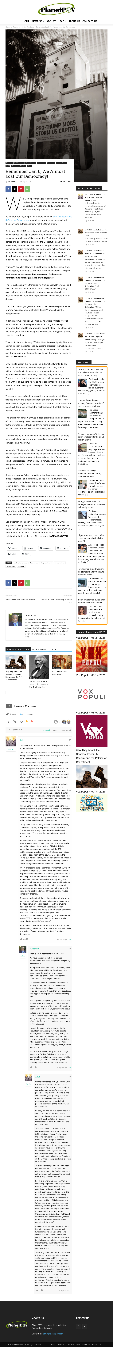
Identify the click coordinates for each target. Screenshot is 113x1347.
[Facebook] (8, 189)
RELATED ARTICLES (18, 649)
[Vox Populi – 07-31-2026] (91, 811)
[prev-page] (7, 692)
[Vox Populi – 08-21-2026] (91, 671)
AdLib (22, 740)
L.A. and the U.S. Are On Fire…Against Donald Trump (95, 197)
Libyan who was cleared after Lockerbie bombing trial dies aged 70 (91, 538)
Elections (9, 163)
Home (26, 21)
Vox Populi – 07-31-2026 (90, 791)
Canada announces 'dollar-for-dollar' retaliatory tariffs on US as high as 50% (91, 437)
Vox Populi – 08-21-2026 (90, 637)
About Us (74, 21)
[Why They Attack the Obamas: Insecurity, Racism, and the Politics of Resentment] (16, 662)
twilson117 (12, 181)
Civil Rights (33, 678)
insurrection (59, 563)
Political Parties (61, 163)
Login (19, 714)
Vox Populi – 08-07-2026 (90, 712)
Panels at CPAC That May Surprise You (56, 601)
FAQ (62, 21)
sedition (21, 566)
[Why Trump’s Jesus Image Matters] (62, 662)
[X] (14, 189)
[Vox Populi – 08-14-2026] (91, 708)
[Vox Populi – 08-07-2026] (91, 746)
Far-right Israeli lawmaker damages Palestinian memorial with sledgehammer (91, 504)
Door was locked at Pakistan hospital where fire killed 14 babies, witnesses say (90, 372)
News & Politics (31, 163)
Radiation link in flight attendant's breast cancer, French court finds (89, 473)
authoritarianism (20, 563)
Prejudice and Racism (18, 166)
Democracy (50, 163)
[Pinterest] (21, 189)
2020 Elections (19, 163)
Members (37, 21)
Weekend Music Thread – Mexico (20, 599)
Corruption (41, 163)
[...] (89, 393)
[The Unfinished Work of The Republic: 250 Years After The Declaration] (39, 667)
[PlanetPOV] (56, 9)
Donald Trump (11, 668)
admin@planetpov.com (53, 1333)
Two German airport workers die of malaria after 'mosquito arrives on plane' (91, 572)
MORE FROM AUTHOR (44, 649)
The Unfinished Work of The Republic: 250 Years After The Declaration (38, 684)
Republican (11, 566)
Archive (51, 21)
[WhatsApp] (27, 189)
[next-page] (11, 692)
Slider (30, 166)
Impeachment (46, 563)
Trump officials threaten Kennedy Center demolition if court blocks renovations (91, 403)
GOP (8, 166)
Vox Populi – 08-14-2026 (90, 675)
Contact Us (89, 21)
